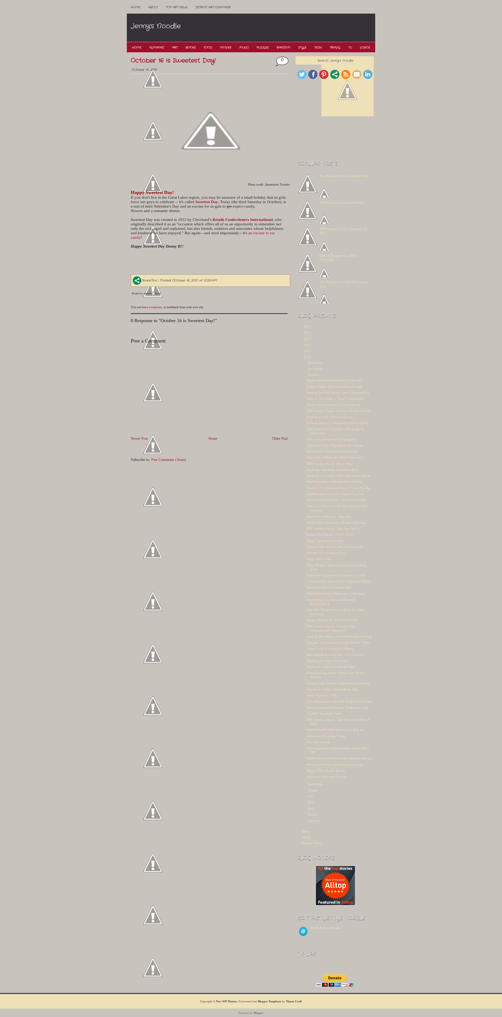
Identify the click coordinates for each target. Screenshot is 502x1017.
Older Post (280, 438)
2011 (307, 351)
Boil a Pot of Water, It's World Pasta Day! (334, 457)
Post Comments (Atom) (168, 460)
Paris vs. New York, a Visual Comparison (334, 399)
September (315, 784)
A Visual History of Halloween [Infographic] (337, 423)
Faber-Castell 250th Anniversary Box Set (335, 730)
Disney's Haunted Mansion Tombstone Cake (337, 708)
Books (191, 47)
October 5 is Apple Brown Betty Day (332, 689)
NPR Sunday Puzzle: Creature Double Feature (338, 411)
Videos (365, 47)
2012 (307, 345)
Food (208, 47)
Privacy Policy (312, 843)
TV (350, 47)
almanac (148, 293)
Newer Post (139, 438)
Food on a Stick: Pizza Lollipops (329, 417)
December (315, 363)
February (314, 820)
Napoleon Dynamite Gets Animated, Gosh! (336, 575)
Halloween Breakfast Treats (325, 736)
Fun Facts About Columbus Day (328, 587)
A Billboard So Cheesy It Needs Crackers (335, 494)
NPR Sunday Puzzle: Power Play (329, 464)
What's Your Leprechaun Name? (342, 202)
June (311, 802)
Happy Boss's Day (319, 559)
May (311, 808)
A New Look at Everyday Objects (329, 648)
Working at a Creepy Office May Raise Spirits (338, 476)
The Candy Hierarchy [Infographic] (331, 439)
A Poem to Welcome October (326, 777)
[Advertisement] (279, 28)
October (313, 375)
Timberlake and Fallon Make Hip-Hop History (339, 758)
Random (283, 47)
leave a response (152, 307)
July (311, 796)
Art (175, 47)
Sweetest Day (206, 202)
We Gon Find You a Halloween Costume (334, 765)
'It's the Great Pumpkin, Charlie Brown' (333, 405)
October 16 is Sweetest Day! (173, 60)
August (313, 790)
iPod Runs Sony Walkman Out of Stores (334, 482)
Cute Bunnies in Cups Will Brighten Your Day (339, 701)
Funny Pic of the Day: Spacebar (328, 516)
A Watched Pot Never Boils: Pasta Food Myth (338, 581)
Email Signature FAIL (321, 695)
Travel (335, 47)
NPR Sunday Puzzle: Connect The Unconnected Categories (330, 628)
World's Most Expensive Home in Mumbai (336, 522)
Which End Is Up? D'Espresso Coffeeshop (335, 594)
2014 (307, 333)
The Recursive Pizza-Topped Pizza (344, 176)
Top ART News (176, 7)
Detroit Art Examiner (213, 7)
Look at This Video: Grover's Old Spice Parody (339, 636)
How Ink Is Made (318, 742)
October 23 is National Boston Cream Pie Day (338, 488)
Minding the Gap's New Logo (327, 661)
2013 (307, 339)
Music (244, 47)
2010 (307, 357)
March (312, 814)
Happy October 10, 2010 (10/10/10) (331, 620)
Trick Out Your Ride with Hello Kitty (332, 470)
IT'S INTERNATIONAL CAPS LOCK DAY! (336, 500)
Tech (318, 47)
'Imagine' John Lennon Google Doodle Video (338, 642)
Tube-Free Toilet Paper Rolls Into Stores (334, 445)
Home (135, 7)
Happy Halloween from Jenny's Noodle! (334, 380)
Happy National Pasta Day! (325, 541)
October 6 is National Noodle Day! (330, 667)
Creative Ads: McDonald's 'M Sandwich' (334, 547)
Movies (225, 47)
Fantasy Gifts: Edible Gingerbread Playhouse (338, 683)
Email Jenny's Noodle (325, 928)
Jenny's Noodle (156, 26)
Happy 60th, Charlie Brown (325, 771)
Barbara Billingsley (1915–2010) (329, 534)
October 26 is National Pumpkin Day (332, 451)
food (158, 293)
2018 (307, 327)
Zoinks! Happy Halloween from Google (334, 386)
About (153, 7)
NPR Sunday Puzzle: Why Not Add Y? (333, 528)
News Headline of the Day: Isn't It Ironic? (335, 655)
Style (302, 47)
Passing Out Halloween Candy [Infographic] (337, 393)
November (315, 369)
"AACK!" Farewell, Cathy (324, 714)
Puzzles (262, 47)
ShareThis (149, 280)
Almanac (156, 47)
